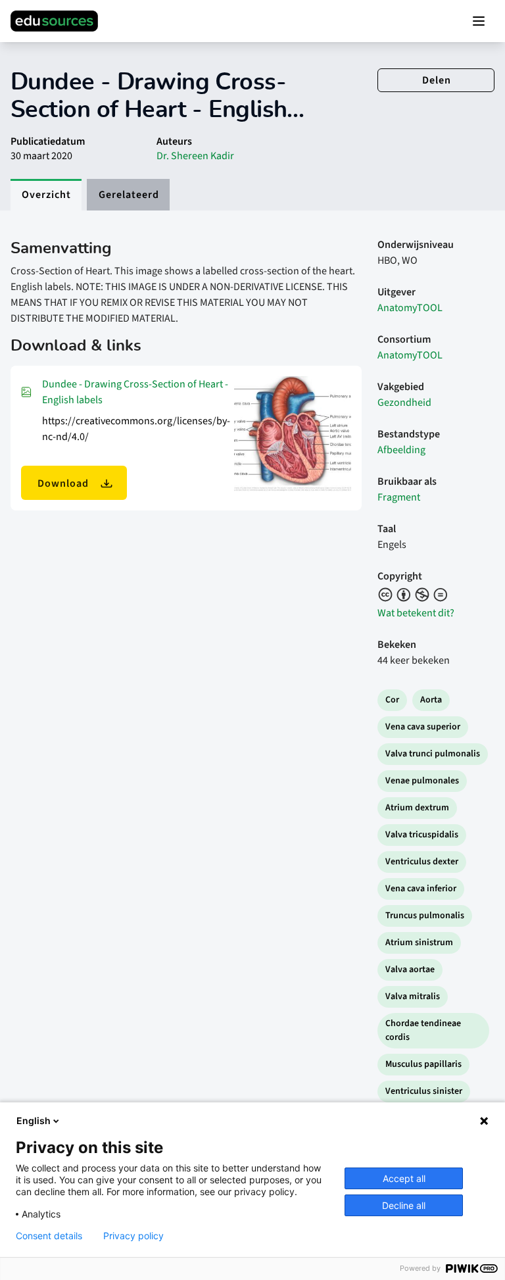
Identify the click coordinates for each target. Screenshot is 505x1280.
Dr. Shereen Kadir (195, 156)
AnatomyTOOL (410, 308)
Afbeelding (401, 450)
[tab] (46, 194)
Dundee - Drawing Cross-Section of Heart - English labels (135, 392)
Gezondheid (404, 402)
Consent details (49, 1236)
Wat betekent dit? (415, 613)
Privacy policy (133, 1236)
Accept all (404, 1178)
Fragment (398, 497)
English (33, 1120)
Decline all (403, 1205)
